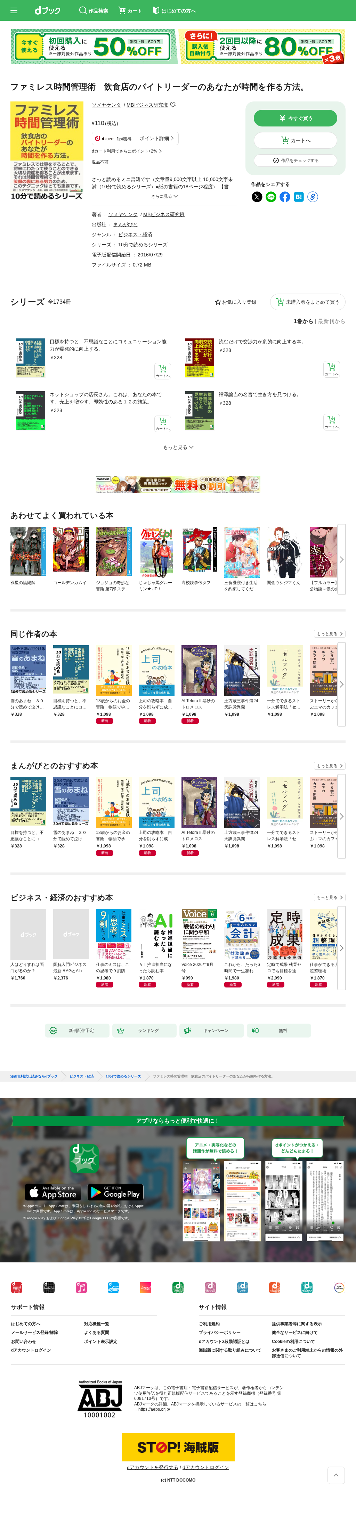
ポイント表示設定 (101, 1341)
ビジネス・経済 (135, 234)
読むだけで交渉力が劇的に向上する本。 (262, 341)
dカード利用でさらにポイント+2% (124, 151)
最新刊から (332, 321)
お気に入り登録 (239, 302)
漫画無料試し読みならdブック (34, 1076)
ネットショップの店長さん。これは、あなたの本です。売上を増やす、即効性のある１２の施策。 (106, 398)
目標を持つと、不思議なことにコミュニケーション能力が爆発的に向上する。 (108, 345)
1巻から (304, 321)
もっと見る (327, 633)
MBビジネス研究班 (147, 105)
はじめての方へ (25, 1323)
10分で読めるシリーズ (143, 244)
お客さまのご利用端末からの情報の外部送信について (307, 1353)
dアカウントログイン (31, 1350)
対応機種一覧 (96, 1323)
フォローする (172, 104)
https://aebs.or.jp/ (154, 1409)
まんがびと (125, 224)
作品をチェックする (300, 160)
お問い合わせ (23, 1341)
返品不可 (100, 161)
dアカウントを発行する (152, 1467)
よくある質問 (96, 1332)
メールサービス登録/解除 (34, 1332)
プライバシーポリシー (220, 1332)
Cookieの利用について (293, 1341)
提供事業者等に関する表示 (297, 1323)
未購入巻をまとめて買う (313, 302)
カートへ (300, 140)
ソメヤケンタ (106, 105)
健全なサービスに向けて (295, 1332)
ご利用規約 (209, 1323)
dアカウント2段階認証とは (224, 1341)
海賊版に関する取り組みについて (230, 1350)
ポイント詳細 (154, 138)
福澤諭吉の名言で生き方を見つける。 (260, 394)
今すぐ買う (301, 118)
